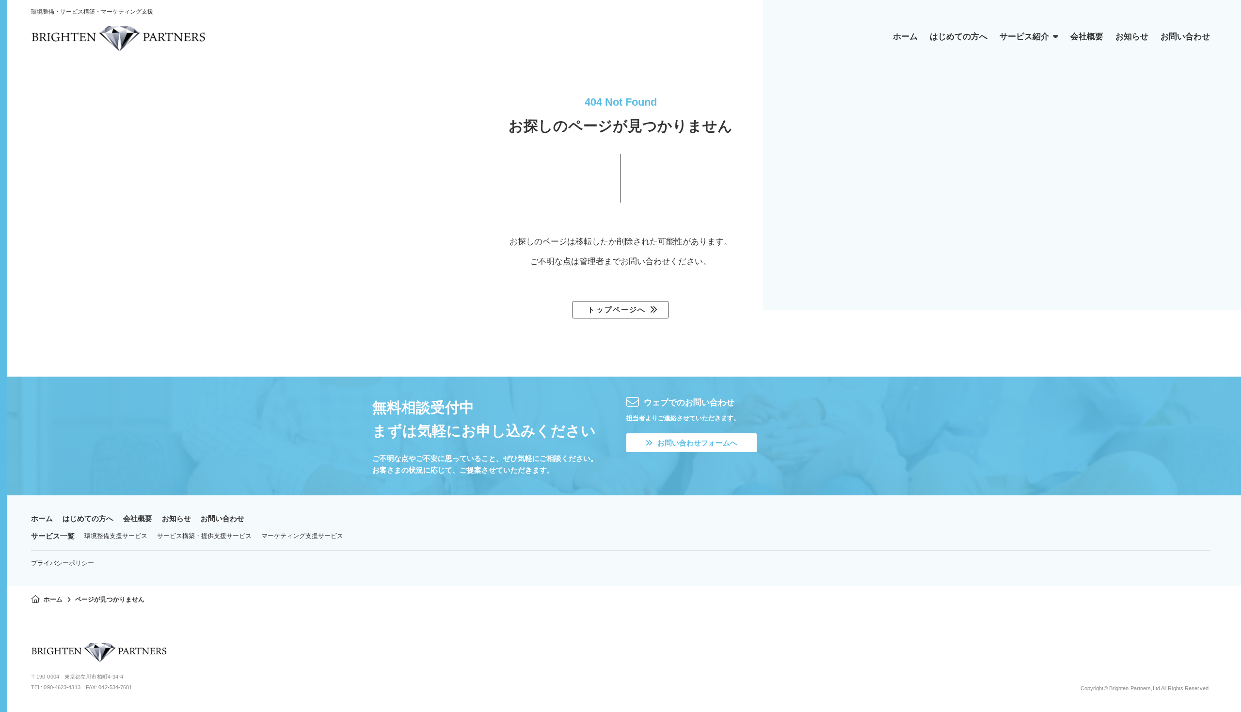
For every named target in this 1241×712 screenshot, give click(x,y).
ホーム (42, 518)
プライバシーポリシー (62, 563)
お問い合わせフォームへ (697, 443)
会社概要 (137, 518)
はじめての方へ (88, 518)
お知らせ (176, 518)
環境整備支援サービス (115, 535)
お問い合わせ (222, 518)
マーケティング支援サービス (302, 535)
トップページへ (617, 309)
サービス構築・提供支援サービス (204, 535)
